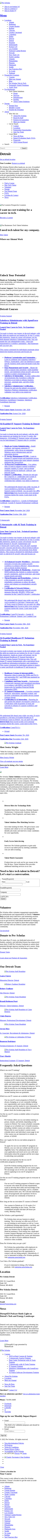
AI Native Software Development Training (24, 1372)
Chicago (12, 30)
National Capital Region (17, 51)
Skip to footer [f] (10, 11)
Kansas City (13, 47)
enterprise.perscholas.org (16, 1257)
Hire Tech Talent (10, 185)
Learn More (4, 767)
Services (16, 95)
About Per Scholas (19, 116)
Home (15, 93)
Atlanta (11, 22)
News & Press (18, 136)
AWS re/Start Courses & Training (20, 1356)
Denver (11, 39)
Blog (10, 81)
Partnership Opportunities (22, 130)
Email (6, 888)
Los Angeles (13, 49)
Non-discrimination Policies (14, 1443)
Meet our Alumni (15, 79)
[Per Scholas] (5, 3)
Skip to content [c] (10, 9)
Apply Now (13, 87)
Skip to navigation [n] (12, 7)
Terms (24, 1453)
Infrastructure (18, 97)
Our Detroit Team (10, 191)
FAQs (6, 193)
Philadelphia (13, 61)
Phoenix (12, 63)
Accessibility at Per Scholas (14, 1451)
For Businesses (9, 89)
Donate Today (5, 952)
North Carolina (14, 57)
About (6, 112)
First (3, 882)
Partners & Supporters (21, 120)
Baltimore (12, 24)
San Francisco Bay (15, 69)
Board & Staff (18, 118)
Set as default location (7, 159)
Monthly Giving (14, 108)
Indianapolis (13, 45)
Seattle (11, 67)
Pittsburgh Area (9, 1529)
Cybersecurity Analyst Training (20, 1358)
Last (27, 882)
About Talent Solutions (21, 101)
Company (3, 892)
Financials (16, 140)
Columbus (12, 34)
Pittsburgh (12, 65)
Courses (12, 77)
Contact (16, 126)
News (6, 197)
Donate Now (13, 106)
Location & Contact (11, 195)
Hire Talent (4, 235)
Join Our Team (18, 132)
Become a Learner (6, 218)
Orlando (12, 59)
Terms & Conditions (11, 1447)
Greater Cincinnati (15, 32)
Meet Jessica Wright (7, 757)
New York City (14, 55)
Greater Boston (14, 26)
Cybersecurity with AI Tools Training (22, 1364)
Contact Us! (13, 1390)
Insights (16, 99)
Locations (7, 20)
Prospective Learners (11, 75)
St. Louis (12, 71)
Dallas (11, 36)
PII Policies (8, 1445)
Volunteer (7, 187)
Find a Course (9, 183)
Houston (12, 43)
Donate (7, 104)
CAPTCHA (4, 897)
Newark (12, 53)
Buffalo (11, 28)
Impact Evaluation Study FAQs (24, 138)
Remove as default (18, 163)
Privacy (17, 1453)
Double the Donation (16, 110)
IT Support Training (16, 1366)
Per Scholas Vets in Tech (17, 83)
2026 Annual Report (20, 142)
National (12, 73)
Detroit (11, 41)
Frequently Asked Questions (19, 85)
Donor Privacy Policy (12, 1449)
